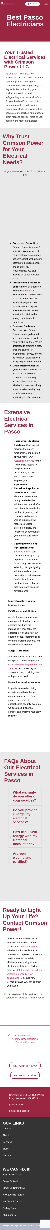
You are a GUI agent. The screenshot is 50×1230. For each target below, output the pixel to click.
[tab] (25, 796)
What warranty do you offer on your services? (25, 796)
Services (7, 1142)
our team (29, 290)
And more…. (9, 1215)
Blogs (6, 1148)
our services (29, 381)
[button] (46, 3)
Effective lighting (22, 551)
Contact (7, 1155)
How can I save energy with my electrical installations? (25, 838)
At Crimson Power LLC (17, 73)
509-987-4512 (23, 970)
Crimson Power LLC (30, 946)
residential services (24, 460)
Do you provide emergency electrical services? (25, 816)
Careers (7, 1128)
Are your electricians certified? (22, 858)
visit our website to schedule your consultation (24, 974)
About (6, 1135)
